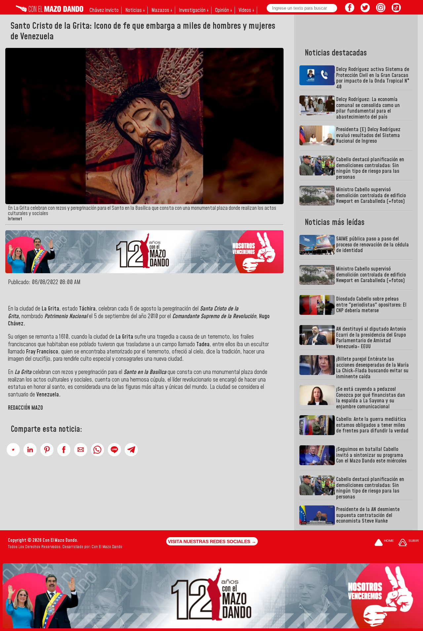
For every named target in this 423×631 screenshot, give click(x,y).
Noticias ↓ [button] (135, 10)
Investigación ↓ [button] (194, 10)
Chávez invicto (104, 10)
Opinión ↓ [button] (223, 10)
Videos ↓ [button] (246, 10)
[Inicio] (49, 10)
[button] (13, 449)
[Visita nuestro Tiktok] (396, 10)
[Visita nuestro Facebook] (349, 10)
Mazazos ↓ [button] (161, 10)
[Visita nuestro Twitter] (365, 10)
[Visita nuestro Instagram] (380, 10)
